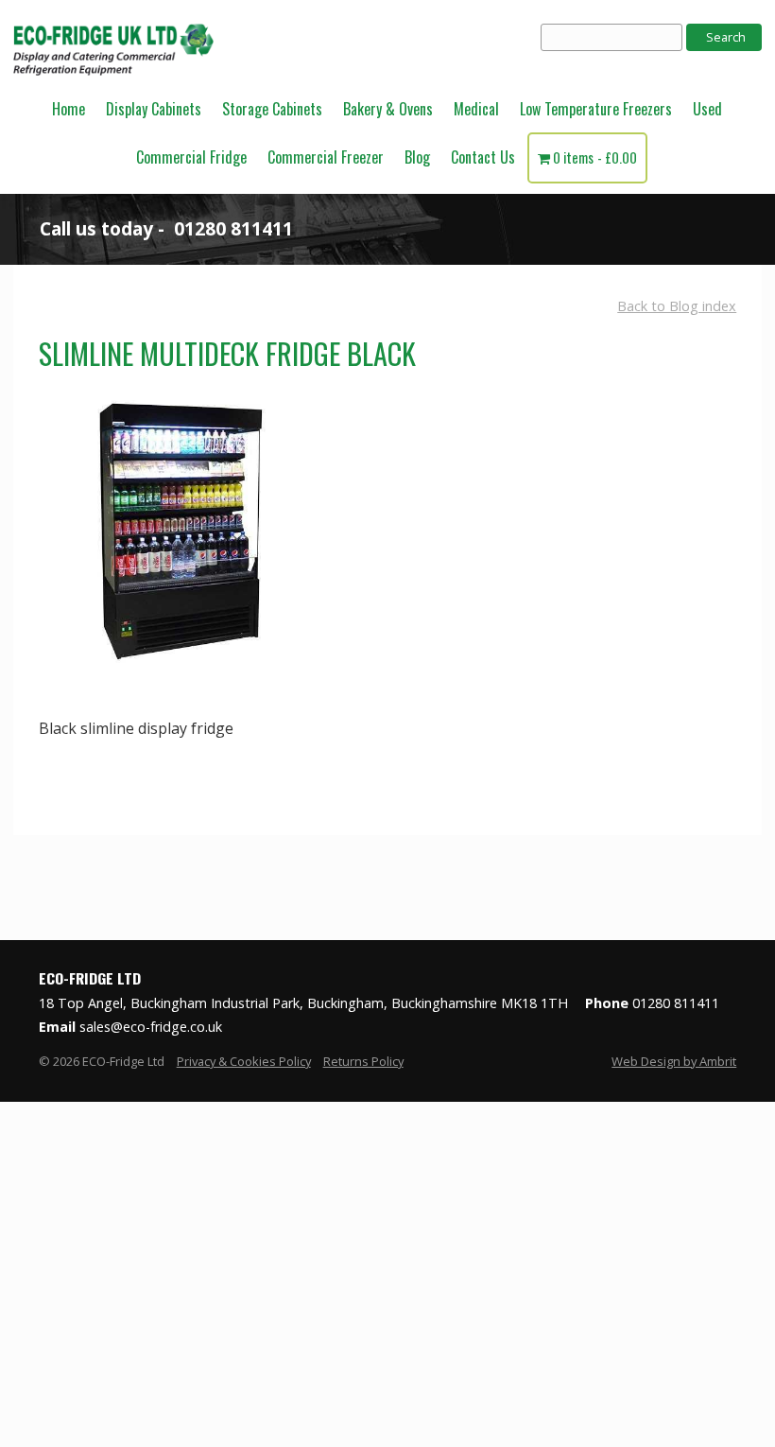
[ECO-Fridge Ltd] (113, 74)
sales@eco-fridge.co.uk (150, 1027)
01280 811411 (233, 228)
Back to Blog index (676, 306)
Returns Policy (363, 1061)
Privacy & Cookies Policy (244, 1061)
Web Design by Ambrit (673, 1061)
